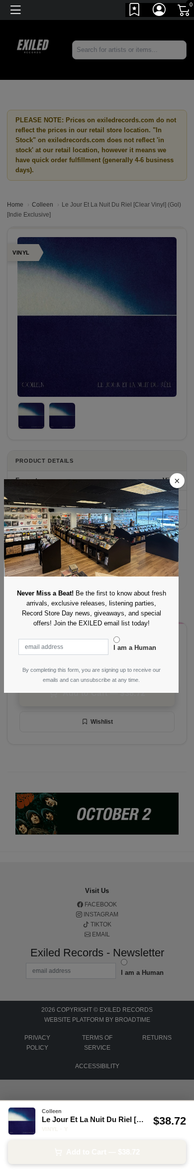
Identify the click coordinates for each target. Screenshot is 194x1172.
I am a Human (134, 647)
